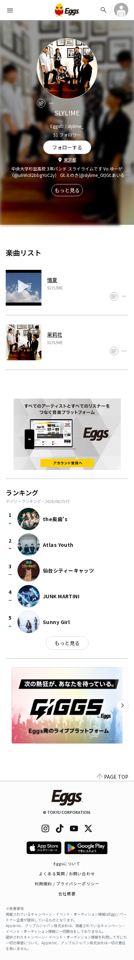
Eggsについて (67, 863)
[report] (51, 103)
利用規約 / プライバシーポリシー (67, 883)
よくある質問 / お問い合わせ (67, 873)
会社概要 (66, 893)
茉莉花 (54, 334)
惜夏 (52, 279)
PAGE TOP (116, 776)
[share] (41, 103)
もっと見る (67, 190)
